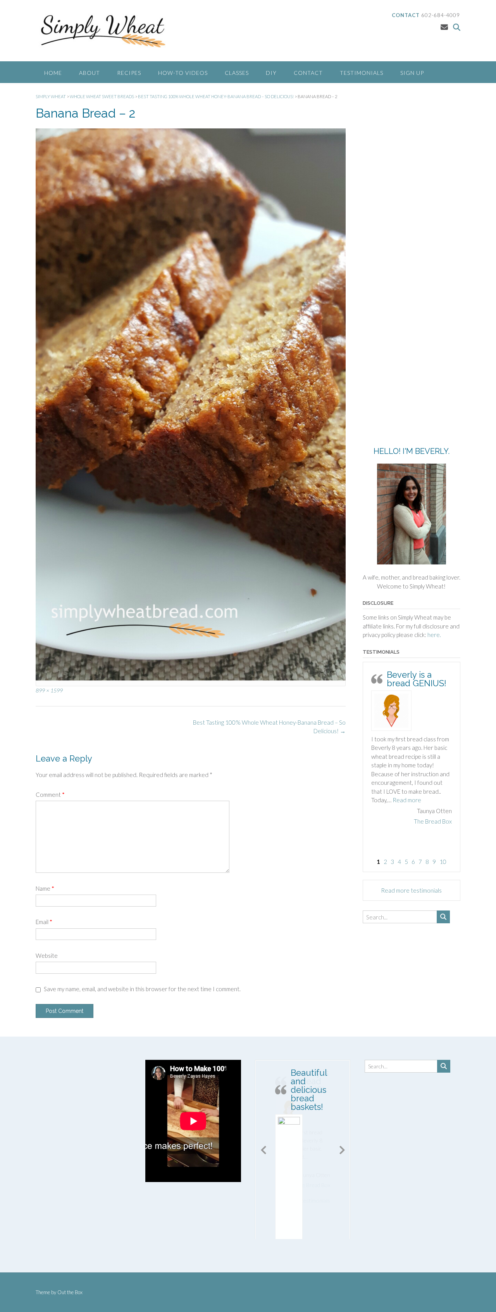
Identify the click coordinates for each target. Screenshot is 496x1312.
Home (53, 72)
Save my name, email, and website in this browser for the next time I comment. (142, 988)
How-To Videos (183, 72)
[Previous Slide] (263, 1148)
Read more (385, 825)
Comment (50, 794)
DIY (271, 72)
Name (45, 888)
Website (47, 955)
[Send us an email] (444, 27)
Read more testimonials (411, 890)
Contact (308, 72)
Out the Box (70, 1292)
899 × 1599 (49, 690)
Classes (237, 72)
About (89, 72)
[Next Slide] (342, 1148)
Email (44, 921)
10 (442, 861)
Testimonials (361, 72)
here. (434, 634)
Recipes (129, 72)
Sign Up (412, 72)
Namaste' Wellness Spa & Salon (412, 847)
